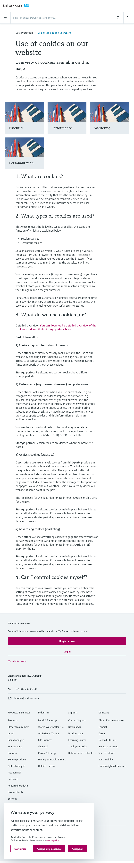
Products (13, 720)
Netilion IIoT (14, 772)
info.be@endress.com (26, 698)
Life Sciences (45, 740)
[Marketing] (124, 122)
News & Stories (107, 740)
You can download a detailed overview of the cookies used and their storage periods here (56, 327)
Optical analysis (16, 766)
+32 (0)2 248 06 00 (25, 688)
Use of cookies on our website (54, 32)
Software (13, 779)
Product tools (15, 792)
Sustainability (106, 759)
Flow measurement (18, 726)
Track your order (77, 746)
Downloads (74, 726)
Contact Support (77, 720)
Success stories (107, 753)
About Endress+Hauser (112, 720)
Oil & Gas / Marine (48, 733)
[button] (67, 641)
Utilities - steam (46, 766)
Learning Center (77, 740)
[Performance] (82, 122)
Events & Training (108, 746)
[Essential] (40, 122)
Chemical (43, 746)
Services (12, 798)
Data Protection (24, 32)
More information (17, 661)
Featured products (18, 785)
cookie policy (52, 840)
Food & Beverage (47, 720)
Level (11, 733)
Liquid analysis (16, 740)
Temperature (15, 746)
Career (102, 733)
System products (17, 759)
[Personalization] (40, 157)
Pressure (13, 753)
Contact (103, 726)
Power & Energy (47, 753)
